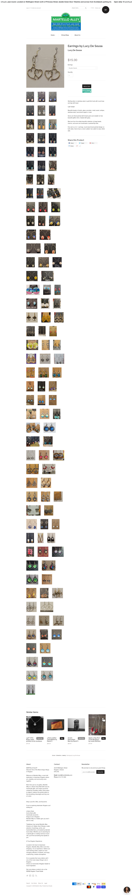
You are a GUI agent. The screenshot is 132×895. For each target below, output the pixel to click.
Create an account (36, 8)
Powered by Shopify (47, 886)
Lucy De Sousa (75, 50)
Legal (45, 883)
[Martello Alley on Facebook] (30, 876)
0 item (92, 8)
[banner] (66, 21)
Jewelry (64, 755)
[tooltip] (90, 91)
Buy (62, 738)
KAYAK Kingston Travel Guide (34, 871)
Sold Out (39, 738)
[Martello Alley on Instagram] (33, 876)
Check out (97, 8)
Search (28, 883)
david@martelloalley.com (65, 775)
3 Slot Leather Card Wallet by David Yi (52, 739)
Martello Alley (38, 886)
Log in (27, 8)
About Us (77, 35)
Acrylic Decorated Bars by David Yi (73, 739)
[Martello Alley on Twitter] (27, 876)
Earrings (70, 64)
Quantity (70, 72)
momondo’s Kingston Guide (40, 864)
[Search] (85, 7)
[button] (86, 91)
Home (53, 35)
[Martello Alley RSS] (36, 876)
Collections (58, 755)
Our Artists (34, 883)
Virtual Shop (65, 35)
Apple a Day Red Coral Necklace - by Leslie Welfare (94, 739)
